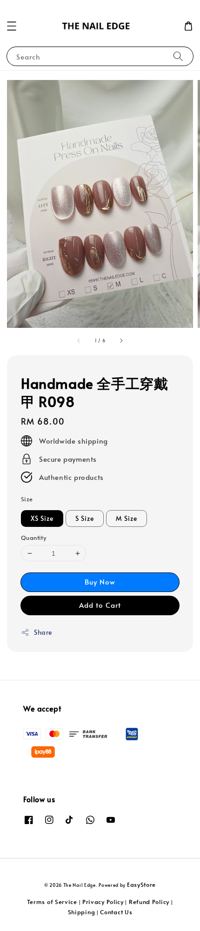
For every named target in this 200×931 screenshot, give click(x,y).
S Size (84, 518)
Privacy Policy (103, 902)
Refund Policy (149, 902)
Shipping (81, 912)
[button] (11, 26)
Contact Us (116, 912)
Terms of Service (52, 902)
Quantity (33, 537)
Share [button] (43, 632)
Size (27, 499)
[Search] (178, 56)
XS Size (42, 518)
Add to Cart (100, 605)
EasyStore (141, 884)
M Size (126, 518)
